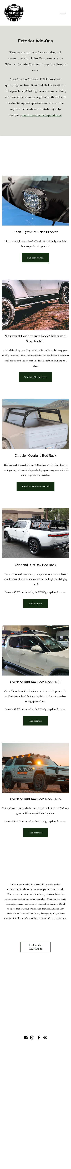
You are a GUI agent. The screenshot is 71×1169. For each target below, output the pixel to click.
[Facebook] (39, 1037)
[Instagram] (32, 1037)
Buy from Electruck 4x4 (35, 377)
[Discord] (26, 1037)
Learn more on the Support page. (42, 115)
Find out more (35, 603)
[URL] (45, 1037)
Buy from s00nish (35, 257)
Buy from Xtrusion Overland (35, 486)
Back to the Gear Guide (35, 947)
